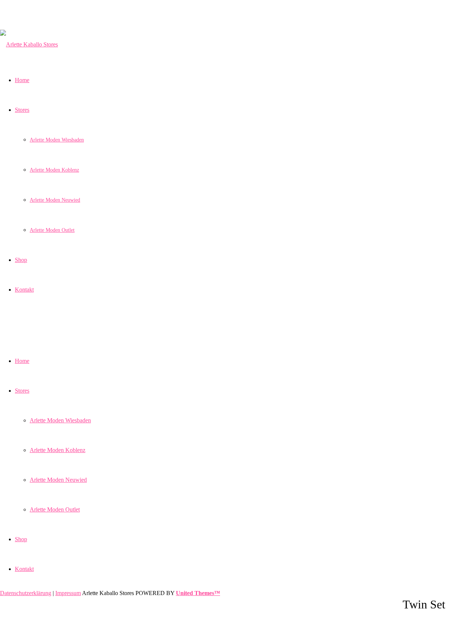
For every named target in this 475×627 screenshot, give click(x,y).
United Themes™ (198, 593)
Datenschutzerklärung (25, 593)
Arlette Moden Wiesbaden (60, 420)
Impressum (68, 593)
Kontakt (24, 569)
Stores (22, 390)
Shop (21, 539)
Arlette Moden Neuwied (58, 480)
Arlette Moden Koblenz (57, 450)
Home (22, 361)
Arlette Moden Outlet (55, 509)
